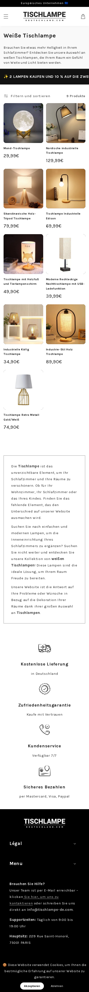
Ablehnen (57, 986)
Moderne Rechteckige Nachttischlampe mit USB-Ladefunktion (65, 284)
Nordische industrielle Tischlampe (62, 151)
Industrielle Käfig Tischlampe (16, 352)
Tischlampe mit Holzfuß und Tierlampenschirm (21, 282)
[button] (6, 16)
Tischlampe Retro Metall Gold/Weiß (21, 417)
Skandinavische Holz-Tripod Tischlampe (20, 216)
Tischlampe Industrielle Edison (63, 216)
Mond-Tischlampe (17, 148)
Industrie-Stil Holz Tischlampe (59, 352)
